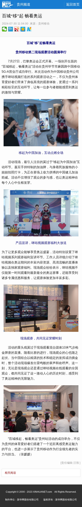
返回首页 (73, 4)
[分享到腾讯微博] (10, 29)
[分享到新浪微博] (16, 29)
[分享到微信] (4, 29)
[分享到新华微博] (29, 29)
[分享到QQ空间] (22, 29)
